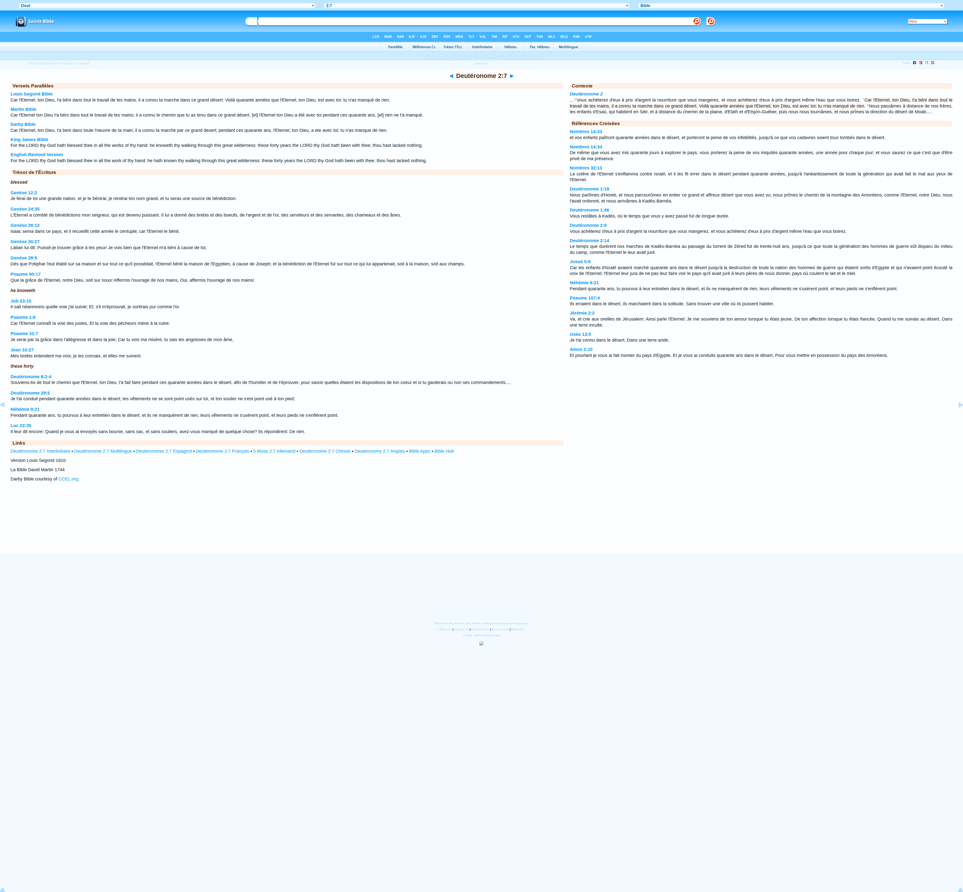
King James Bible (29, 139)
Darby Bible (23, 124)
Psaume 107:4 (585, 298)
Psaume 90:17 (26, 274)
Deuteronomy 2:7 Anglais (380, 451)
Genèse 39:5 (24, 257)
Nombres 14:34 (586, 146)
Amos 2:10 (581, 349)
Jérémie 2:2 (582, 313)
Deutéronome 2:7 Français (222, 451)
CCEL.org (68, 478)
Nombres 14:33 (586, 131)
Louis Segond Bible (32, 93)
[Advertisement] (481, 523)
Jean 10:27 (22, 349)
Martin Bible (23, 109)
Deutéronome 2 (586, 93)
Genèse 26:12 (25, 225)
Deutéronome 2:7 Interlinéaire (40, 451)
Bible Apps (419, 451)
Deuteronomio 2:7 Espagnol (164, 451)
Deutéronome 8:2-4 (31, 376)
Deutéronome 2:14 (589, 240)
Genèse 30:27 (25, 241)
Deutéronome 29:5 (30, 392)
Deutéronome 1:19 (589, 188)
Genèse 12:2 (24, 192)
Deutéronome (48, 63)
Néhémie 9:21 (25, 409)
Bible (32, 63)
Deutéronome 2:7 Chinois (325, 451)
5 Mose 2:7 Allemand (274, 451)
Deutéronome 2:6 (588, 225)
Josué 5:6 (580, 261)
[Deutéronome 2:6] (6, 416)
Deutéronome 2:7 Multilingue (103, 451)
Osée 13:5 (580, 334)
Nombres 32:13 (586, 167)
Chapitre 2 (68, 63)
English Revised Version (37, 154)
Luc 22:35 (21, 425)
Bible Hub (444, 451)
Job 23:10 (21, 301)
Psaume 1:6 (23, 317)
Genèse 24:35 (25, 209)
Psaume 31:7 (24, 333)
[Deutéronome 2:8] (956, 416)
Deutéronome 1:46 (589, 210)
